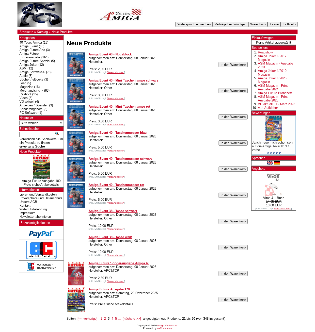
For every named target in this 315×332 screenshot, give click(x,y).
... (119, 318)
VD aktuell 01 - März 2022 (276, 104)
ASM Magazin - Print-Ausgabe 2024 (273, 87)
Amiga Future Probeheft (275, 93)
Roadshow (265, 52)
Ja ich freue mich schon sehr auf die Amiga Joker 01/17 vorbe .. (272, 146)
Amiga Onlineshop (167, 325)
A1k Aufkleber (268, 108)
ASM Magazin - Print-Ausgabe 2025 (273, 98)
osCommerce (164, 328)
